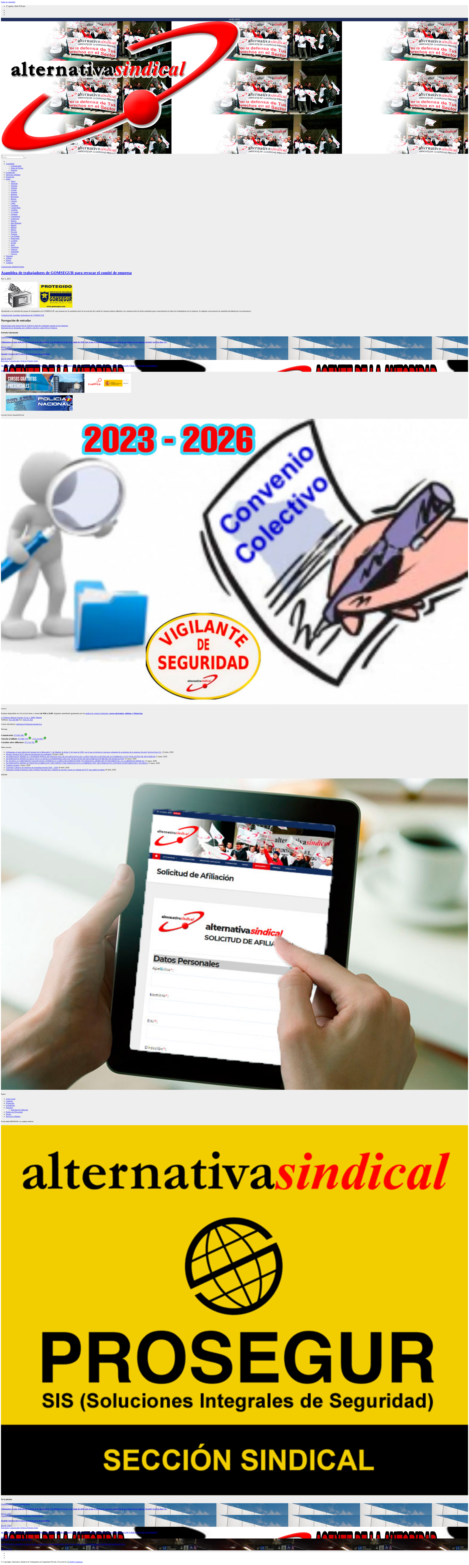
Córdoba (14, 210)
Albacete (14, 183)
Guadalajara (15, 216)
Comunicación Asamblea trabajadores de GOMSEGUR (22, 315)
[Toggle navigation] (2, 155)
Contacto (9, 263)
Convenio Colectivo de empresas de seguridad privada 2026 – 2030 (32, 768)
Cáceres (14, 201)
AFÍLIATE (234, 19)
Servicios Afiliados (13, 175)
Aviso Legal (10, 1099)
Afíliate (9, 258)
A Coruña (14, 212)
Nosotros (9, 256)
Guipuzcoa (15, 219)
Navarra (14, 232)
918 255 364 (28, 720)
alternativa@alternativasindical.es (29, 724)
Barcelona (15, 197)
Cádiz (13, 203)
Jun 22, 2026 (6, 347)
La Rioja (14, 241)
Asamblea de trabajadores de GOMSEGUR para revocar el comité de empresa (66, 273)
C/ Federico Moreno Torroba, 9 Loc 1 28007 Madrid (21, 718)
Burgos (13, 199)
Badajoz (14, 194)
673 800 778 (23, 739)
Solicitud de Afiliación (19, 1110)
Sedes (8, 179)
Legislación (10, 172)
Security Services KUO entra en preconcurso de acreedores (25, 354)
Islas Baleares (16, 223)
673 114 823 (38, 739)
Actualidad (10, 164)
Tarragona (15, 247)
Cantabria (14, 205)
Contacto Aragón (12, 765)
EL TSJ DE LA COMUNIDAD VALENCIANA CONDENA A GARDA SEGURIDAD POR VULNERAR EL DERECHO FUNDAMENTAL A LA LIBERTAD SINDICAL (75, 761)
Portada (21, 267)
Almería (14, 188)
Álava (13, 181)
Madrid (13, 225)
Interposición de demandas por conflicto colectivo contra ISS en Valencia (29, 328)
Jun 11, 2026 (6, 371)
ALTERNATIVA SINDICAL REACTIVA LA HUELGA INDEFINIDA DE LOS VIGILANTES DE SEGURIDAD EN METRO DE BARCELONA (65, 759)
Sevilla (13, 243)
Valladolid (15, 252)
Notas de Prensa (17, 168)
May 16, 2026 (6, 1549)
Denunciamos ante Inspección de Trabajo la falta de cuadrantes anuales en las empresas (34, 326)
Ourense (14, 234)
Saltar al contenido (8, 2)
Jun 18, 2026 (6, 359)
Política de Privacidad (14, 1112)
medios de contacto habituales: (114, 713)
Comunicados (16, 166)
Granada (14, 214)
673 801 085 (19, 735)
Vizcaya (14, 254)
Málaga (13, 227)
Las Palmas (15, 236)
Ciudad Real (15, 208)
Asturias (14, 192)
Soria (13, 245)
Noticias (14, 170)
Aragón (14, 190)
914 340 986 (14, 720)
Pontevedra (15, 238)
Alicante (14, 186)
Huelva (13, 221)
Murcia (13, 230)
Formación (10, 177)
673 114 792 (30, 742)
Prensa (8, 260)
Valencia (14, 249)
